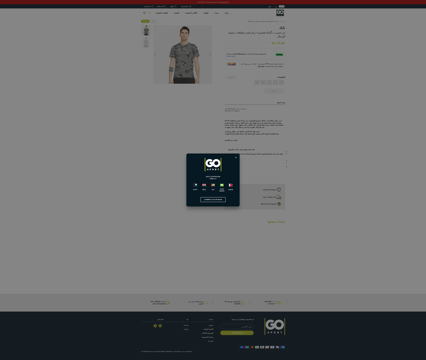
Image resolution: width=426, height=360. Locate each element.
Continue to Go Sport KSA (213, 199)
